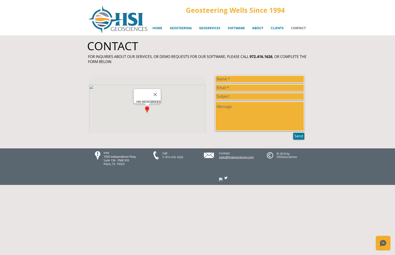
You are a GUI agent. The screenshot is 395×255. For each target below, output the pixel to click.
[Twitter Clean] (226, 178)
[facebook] (221, 179)
